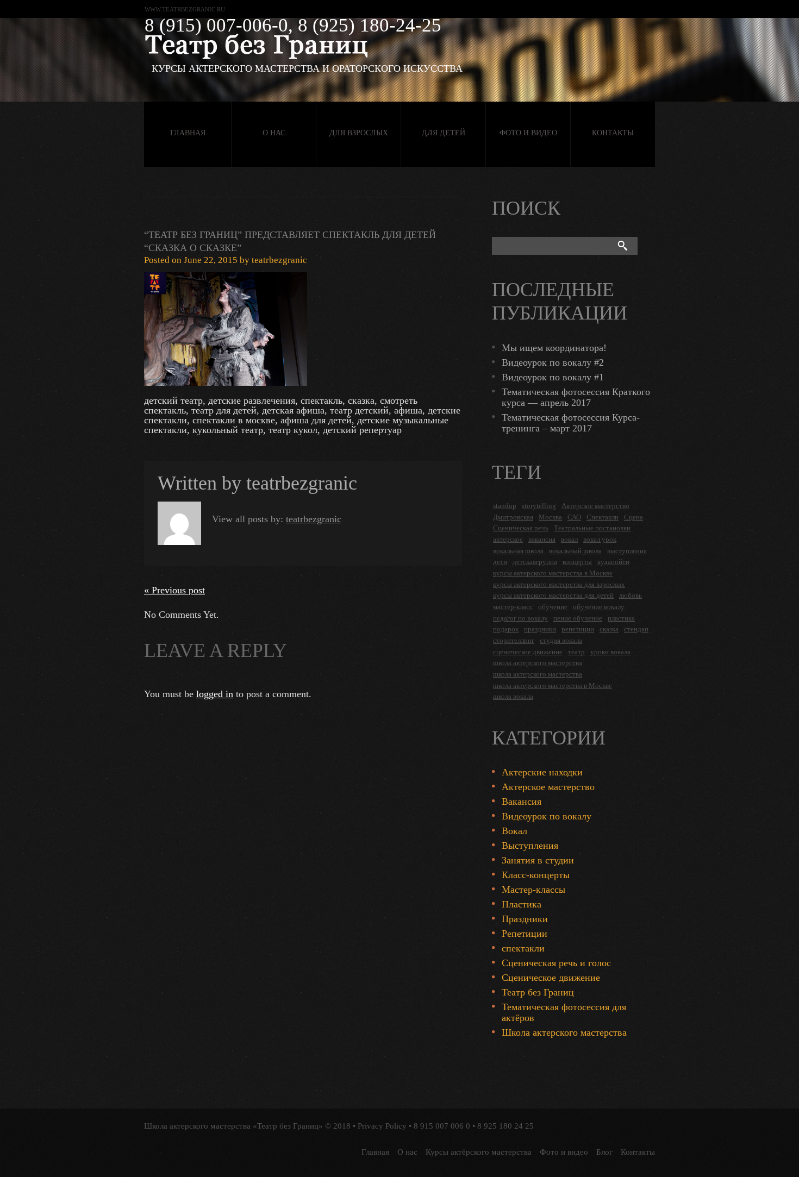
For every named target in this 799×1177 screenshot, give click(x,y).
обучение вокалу (599, 607)
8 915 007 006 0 (442, 1126)
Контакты (613, 133)
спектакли (523, 948)
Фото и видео (528, 133)
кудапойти (613, 562)
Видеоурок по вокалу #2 (553, 362)
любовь (630, 595)
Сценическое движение (551, 977)
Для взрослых (358, 133)
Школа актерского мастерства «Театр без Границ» (233, 1126)
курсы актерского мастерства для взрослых (559, 584)
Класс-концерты (536, 874)
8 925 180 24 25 (505, 1126)
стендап (636, 629)
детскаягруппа (535, 562)
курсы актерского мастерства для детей (553, 595)
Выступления (530, 845)
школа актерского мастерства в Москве (552, 685)
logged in (214, 693)
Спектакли (602, 517)
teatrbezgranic (279, 260)
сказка (609, 629)
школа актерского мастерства (537, 663)
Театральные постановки (592, 528)
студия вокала (561, 640)
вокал (569, 539)
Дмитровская (513, 517)
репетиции (577, 629)
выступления (627, 551)
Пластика (521, 904)
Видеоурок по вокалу (546, 816)
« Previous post (174, 590)
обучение (552, 607)
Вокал (514, 830)
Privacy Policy (382, 1126)
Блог (604, 1152)
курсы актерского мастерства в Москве (553, 573)
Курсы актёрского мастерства (479, 1152)
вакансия (541, 539)
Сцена (633, 517)
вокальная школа (518, 551)
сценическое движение (528, 652)
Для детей (443, 133)
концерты (577, 562)
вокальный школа (575, 551)
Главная (187, 133)
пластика (621, 618)
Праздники (525, 918)
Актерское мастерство (595, 506)
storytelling (539, 506)
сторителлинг (513, 640)
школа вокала (513, 696)
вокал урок (599, 539)
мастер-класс (513, 607)
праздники (540, 629)
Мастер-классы (533, 889)
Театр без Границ (538, 992)
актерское (508, 539)
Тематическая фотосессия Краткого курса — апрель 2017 (576, 397)
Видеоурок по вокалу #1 (553, 377)
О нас (274, 133)
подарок (506, 629)
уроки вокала (610, 652)
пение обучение (577, 618)
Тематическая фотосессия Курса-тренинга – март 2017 (571, 423)
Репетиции (524, 933)
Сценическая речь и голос (556, 962)
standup (504, 506)
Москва (550, 517)
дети (500, 562)
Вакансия (521, 801)
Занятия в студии (538, 860)
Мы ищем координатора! (554, 347)
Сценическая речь (520, 528)
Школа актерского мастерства (564, 1032)
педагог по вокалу (520, 618)
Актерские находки (542, 772)
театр (576, 652)
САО (574, 517)
